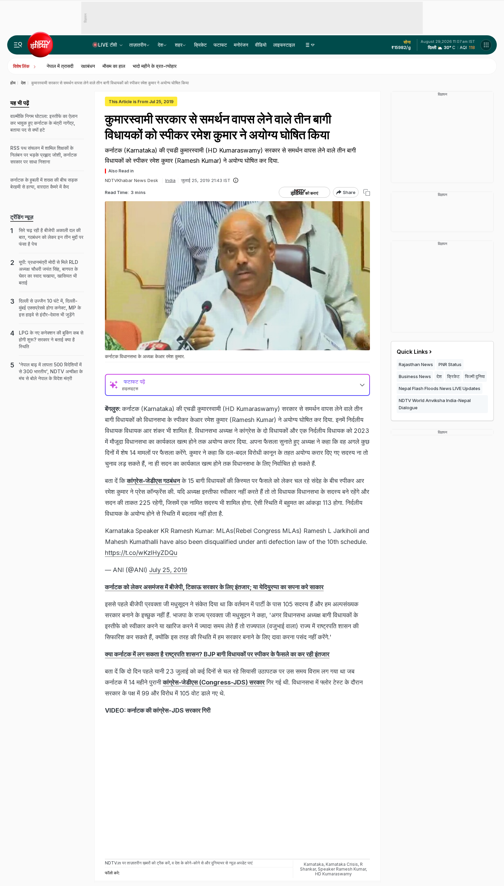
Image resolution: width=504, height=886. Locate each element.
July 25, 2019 (168, 569)
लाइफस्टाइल (284, 45)
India (170, 180)
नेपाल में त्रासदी (60, 66)
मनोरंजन (241, 45)
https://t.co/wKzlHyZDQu (141, 552)
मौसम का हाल (114, 66)
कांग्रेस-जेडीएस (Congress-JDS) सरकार (214, 682)
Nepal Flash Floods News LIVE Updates (439, 388)
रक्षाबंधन (88, 66)
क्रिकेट (200, 45)
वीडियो (260, 45)
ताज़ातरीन (137, 45)
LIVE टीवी (108, 45)
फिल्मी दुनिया (475, 376)
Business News (415, 376)
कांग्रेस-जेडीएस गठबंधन (153, 480)
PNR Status (450, 364)
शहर (178, 45)
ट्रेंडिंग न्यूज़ (21, 217)
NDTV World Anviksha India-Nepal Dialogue (435, 404)
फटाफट (220, 45)
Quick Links (412, 351)
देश (160, 45)
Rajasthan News (416, 364)
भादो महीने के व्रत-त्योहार (155, 66)
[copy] (366, 192)
